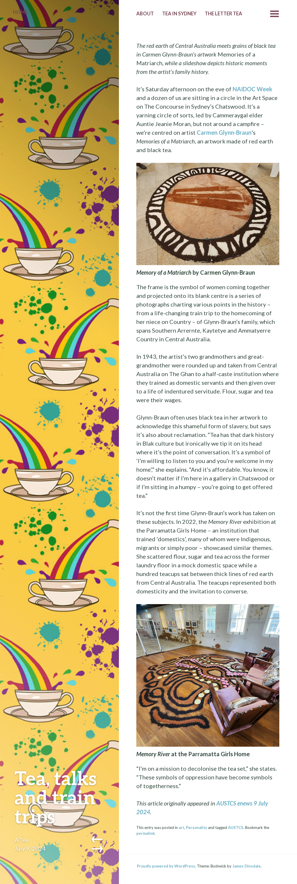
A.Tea (21, 839)
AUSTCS (235, 827)
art (181, 827)
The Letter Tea (223, 14)
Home (20, 12)
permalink (145, 833)
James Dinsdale (246, 866)
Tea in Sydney (179, 14)
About (145, 14)
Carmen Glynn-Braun (224, 132)
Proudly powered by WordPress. (166, 866)
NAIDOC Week (251, 88)
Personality (196, 827)
